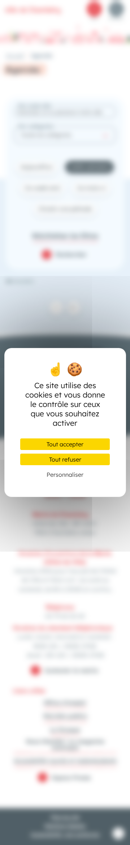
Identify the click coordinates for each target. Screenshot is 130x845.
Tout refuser (65, 459)
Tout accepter (65, 444)
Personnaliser (65, 474)
